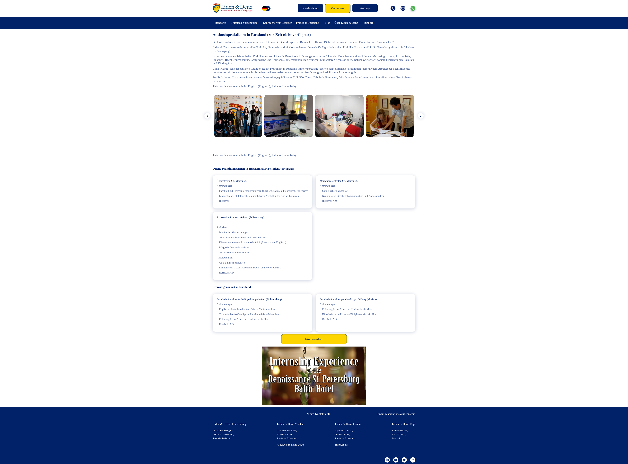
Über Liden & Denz (346, 22)
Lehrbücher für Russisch (277, 22)
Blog (327, 22)
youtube (395, 460)
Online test (337, 8)
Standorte (220, 22)
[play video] (314, 376)
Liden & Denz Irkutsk (348, 424)
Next (421, 116)
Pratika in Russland (307, 22)
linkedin (387, 460)
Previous (207, 116)
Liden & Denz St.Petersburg (229, 424)
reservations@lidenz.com (400, 413)
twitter (404, 460)
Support (368, 22)
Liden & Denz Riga (403, 424)
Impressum (341, 444)
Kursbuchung (310, 8)
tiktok (412, 460)
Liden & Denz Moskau (290, 424)
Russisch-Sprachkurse (244, 22)
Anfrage (365, 8)
